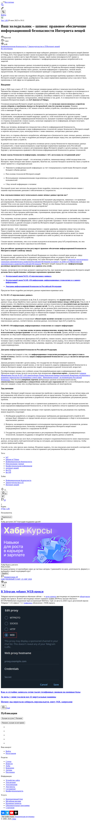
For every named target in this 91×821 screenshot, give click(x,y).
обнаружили (85, 596)
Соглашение (11, 789)
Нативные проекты (13, 803)
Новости (9, 764)
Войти (8, 751)
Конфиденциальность (14, 791)
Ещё (8, 708)
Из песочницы (7, 49)
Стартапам (10, 808)
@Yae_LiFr (5, 509)
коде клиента (51, 596)
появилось (28, 603)
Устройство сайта (13, 780)
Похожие (19, 718)
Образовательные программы (18, 805)
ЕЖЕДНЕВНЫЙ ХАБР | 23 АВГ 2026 (16, 579)
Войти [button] (3, 15)
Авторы (9, 770)
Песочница (10, 772)
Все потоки (9, 2)
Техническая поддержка (24, 817)
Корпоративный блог (14, 799)
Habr (14, 819)
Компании (10, 768)
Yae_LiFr (4, 20)
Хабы (8, 766)
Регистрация (11, 753)
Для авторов (11, 782)
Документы (10, 787)
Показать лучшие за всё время (13, 723)
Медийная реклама (13, 801)
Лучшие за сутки (8, 718)
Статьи (8, 761)
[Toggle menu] (2, 2)
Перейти (5, 573)
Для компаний (11, 785)
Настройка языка (8, 817)
